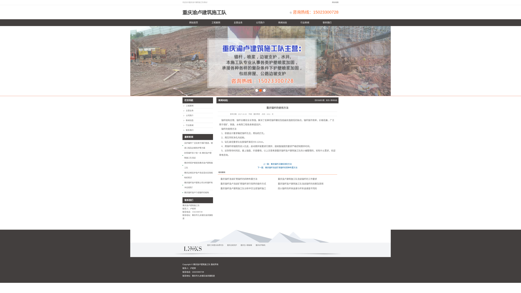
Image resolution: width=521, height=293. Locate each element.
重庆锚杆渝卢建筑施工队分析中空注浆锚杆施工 (243, 188)
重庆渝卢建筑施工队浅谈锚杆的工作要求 (297, 179)
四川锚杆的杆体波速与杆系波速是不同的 (297, 188)
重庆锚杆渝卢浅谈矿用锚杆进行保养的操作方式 (243, 184)
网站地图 (335, 2)
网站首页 (193, 22)
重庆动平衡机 (260, 245)
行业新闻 (305, 22)
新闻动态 (282, 22)
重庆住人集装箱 (246, 245)
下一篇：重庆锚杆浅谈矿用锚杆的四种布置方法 (277, 167)
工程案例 (216, 22)
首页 (327, 100)
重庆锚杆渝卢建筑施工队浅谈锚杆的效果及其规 (300, 184)
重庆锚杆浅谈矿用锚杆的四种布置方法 (238, 179)
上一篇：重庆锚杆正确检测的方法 (277, 164)
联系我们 (327, 22)
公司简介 (260, 22)
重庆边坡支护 (232, 245)
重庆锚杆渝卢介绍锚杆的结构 (196, 192)
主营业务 (238, 22)
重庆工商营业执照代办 (215, 245)
